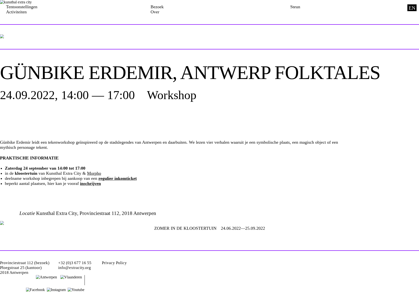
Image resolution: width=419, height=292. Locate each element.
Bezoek (157, 6)
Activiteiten (16, 11)
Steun (295, 6)
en (412, 8)
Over (155, 11)
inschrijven (90, 183)
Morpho (94, 173)
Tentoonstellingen (21, 6)
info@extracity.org (74, 267)
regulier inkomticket (117, 178)
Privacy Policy (114, 262)
